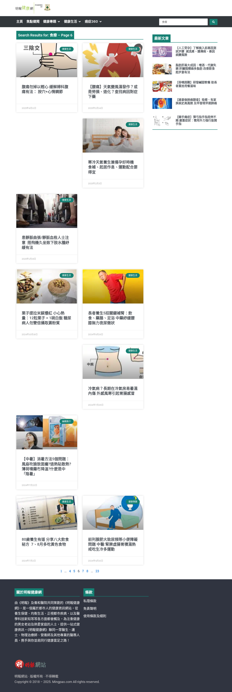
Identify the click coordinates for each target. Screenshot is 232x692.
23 (97, 571)
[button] (51, 21)
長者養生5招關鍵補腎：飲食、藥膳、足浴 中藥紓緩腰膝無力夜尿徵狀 (111, 318)
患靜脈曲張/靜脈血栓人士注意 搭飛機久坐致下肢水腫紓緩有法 (45, 242)
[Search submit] (214, 22)
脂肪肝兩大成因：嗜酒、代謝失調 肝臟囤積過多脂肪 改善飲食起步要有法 (196, 68)
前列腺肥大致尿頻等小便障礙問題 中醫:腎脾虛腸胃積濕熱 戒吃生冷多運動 (113, 544)
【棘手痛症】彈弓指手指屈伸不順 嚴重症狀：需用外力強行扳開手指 (196, 120)
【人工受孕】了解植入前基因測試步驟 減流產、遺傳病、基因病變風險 (196, 51)
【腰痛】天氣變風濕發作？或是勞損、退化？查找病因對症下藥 (113, 92)
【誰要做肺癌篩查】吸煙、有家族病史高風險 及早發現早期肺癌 (196, 101)
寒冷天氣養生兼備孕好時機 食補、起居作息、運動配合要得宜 (113, 167)
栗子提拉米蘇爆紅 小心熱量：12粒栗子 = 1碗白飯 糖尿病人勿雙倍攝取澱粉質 (46, 318)
